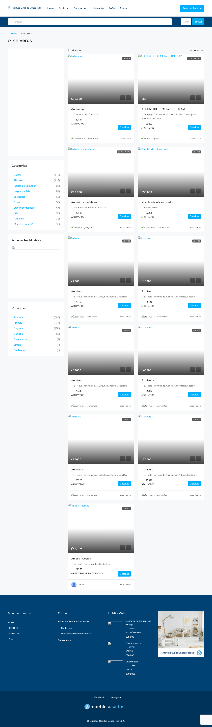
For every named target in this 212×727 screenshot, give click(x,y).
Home (50, 8)
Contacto (125, 8)
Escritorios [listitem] (19, 196)
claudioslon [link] (163, 227)
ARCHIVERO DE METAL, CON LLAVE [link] (163, 109)
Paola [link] (81, 584)
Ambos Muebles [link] (81, 558)
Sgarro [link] (155, 138)
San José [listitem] (18, 317)
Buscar (198, 21)
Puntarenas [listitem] (20, 350)
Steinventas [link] (91, 316)
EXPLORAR (14, 628)
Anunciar (99, 8)
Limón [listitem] (17, 344)
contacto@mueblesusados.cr (76, 633)
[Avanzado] (176, 21)
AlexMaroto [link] (92, 138)
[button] (198, 39)
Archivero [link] (77, 291)
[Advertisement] (36, 102)
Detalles (124, 127)
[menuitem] (174, 8)
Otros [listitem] (17, 202)
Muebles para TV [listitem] (23, 224)
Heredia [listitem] (18, 323)
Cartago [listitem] (18, 334)
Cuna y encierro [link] (133, 643)
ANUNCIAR (14, 633)
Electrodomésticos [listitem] (24, 207)
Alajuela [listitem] (18, 328)
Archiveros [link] (148, 380)
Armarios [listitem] (19, 218)
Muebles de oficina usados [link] (157, 202)
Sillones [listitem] (18, 180)
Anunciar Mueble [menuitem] (192, 8)
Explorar (64, 8)
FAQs (112, 8)
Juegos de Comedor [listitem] (25, 186)
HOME (11, 622)
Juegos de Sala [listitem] (22, 191)
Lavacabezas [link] (132, 661)
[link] (101, 79)
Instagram (115, 697)
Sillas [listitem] (17, 213)
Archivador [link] (78, 109)
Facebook (99, 697)
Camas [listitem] (17, 175)
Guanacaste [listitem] (20, 339)
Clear (186, 21)
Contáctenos (64, 640)
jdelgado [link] (88, 227)
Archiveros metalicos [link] (84, 202)
